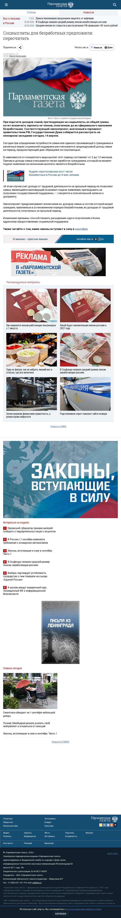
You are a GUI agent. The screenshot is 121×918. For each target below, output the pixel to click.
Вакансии (49, 843)
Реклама (28, 843)
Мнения (89, 833)
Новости (88, 12)
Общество (8, 822)
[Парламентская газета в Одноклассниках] (111, 825)
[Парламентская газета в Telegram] (108, 825)
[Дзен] (108, 47)
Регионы (7, 836)
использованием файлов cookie (84, 909)
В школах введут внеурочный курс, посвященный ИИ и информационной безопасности (25, 590)
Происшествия (10, 826)
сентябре (81, 229)
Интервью (50, 836)
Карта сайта (112, 853)
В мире (48, 822)
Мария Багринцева (17, 56)
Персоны (69, 833)
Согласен (60, 914)
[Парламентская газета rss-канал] (100, 825)
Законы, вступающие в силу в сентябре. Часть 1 (30, 733)
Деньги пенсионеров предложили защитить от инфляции (61, 18)
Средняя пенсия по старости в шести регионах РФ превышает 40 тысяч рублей (71, 25)
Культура (49, 826)
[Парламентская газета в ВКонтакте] (104, 825)
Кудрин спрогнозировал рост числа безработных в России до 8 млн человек (54, 173)
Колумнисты (71, 836)
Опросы (28, 833)
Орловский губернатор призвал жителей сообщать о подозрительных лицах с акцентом (29, 530)
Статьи (31, 12)
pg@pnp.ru (37, 883)
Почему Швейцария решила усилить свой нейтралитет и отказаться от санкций (26, 724)
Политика (7, 818)
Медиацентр (30, 836)
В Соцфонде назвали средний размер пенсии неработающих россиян (65, 21)
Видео (6, 833)
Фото (47, 833)
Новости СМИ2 (58, 426)
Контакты (8, 843)
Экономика (50, 818)
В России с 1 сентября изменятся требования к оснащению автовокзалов (25, 541)
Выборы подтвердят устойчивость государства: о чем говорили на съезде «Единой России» (25, 576)
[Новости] (96, 47)
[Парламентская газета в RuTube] (115, 825)
